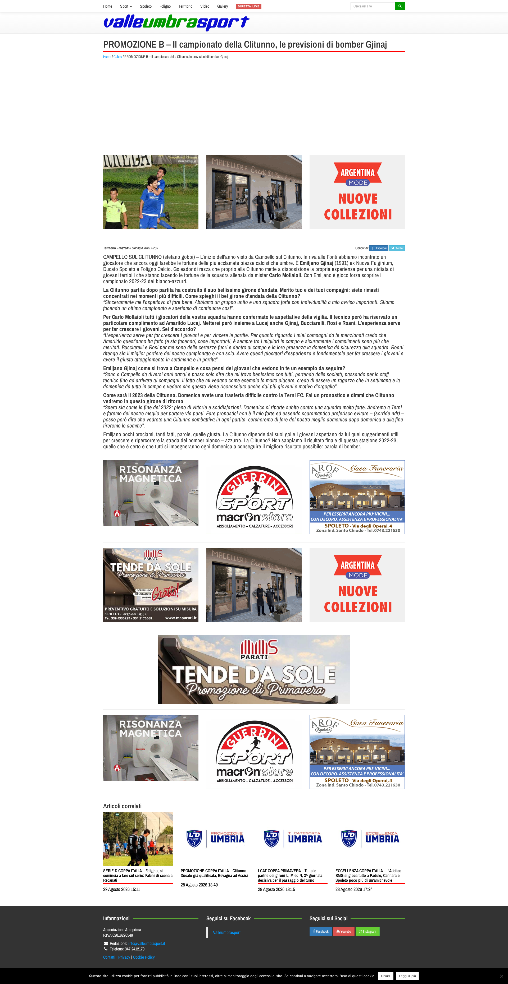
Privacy (124, 957)
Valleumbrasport (227, 932)
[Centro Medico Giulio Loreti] (150, 493)
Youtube (345, 931)
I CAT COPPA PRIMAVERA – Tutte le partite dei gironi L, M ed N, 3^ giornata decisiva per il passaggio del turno (290, 875)
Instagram (369, 931)
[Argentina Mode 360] (357, 192)
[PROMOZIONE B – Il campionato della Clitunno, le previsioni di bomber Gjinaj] (150, 192)
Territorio (185, 6)
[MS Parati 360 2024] (150, 585)
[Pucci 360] (254, 192)
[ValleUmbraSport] (176, 23)
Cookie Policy (144, 957)
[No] (501, 976)
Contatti (109, 957)
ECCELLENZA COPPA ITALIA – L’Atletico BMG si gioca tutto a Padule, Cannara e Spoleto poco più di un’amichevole (368, 875)
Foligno (165, 6)
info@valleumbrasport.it (146, 943)
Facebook (322, 931)
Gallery (222, 6)
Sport (124, 6)
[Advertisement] (254, 107)
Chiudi (386, 976)
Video (204, 6)
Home (107, 6)
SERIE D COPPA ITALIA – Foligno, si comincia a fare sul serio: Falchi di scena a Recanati (138, 875)
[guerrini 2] (254, 497)
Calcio (118, 56)
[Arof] (357, 497)
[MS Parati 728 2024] (254, 669)
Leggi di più (407, 976)
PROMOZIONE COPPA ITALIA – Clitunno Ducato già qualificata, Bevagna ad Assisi (214, 873)
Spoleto (146, 6)
